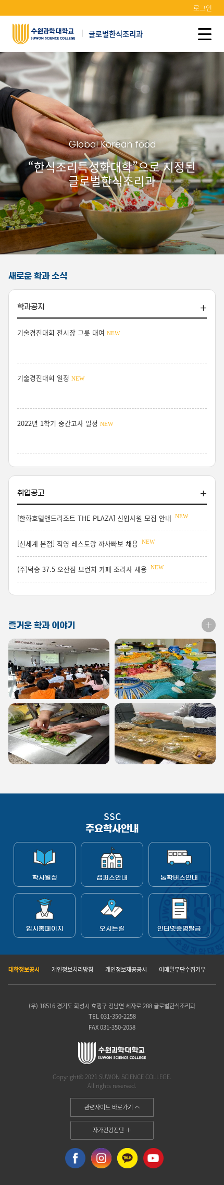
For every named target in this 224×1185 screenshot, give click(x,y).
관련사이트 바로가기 (109, 1107)
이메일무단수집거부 (182, 969)
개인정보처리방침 (72, 969)
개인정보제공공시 (126, 969)
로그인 (202, 8)
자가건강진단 (109, 1130)
